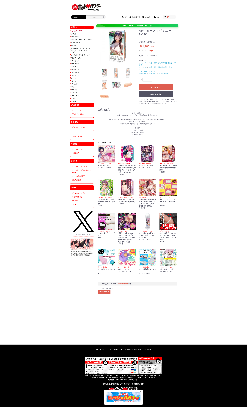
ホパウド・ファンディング (80, 55)
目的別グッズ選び (78, 114)
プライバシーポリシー (79, 193)
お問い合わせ (147, 349)
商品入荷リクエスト (78, 127)
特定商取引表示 (77, 197)
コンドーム (75, 75)
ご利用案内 (75, 153)
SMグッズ (74, 93)
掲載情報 (75, 201)
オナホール (75, 64)
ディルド (74, 84)
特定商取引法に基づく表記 (133, 349)
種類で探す (153, 74)
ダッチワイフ (76, 69)
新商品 (73, 34)
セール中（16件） (77, 31)
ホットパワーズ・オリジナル (81, 39)
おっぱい (74, 66)
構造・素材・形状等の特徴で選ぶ (160, 63)
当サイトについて (78, 204)
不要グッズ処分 (77, 136)
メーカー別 (75, 61)
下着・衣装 (75, 95)
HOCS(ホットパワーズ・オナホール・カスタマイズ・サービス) (81, 50)
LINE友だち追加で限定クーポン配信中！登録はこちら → (137, 26)
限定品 (73, 45)
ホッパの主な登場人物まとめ (83, 234)
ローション (75, 72)
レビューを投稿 (104, 291)
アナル (73, 87)
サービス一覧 (76, 110)
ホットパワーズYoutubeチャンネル (81, 171)
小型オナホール (164, 74)
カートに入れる (156, 87)
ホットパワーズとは (78, 149)
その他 (73, 101)
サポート (74, 90)
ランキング (75, 37)
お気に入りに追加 (155, 94)
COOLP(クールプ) (77, 42)
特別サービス (76, 58)
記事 (72, 98)
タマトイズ (153, 71)
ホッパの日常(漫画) (78, 176)
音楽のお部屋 (76, 180)
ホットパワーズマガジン (80, 166)
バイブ (73, 78)
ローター (74, 81)
